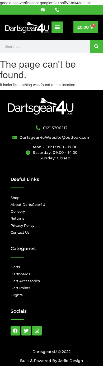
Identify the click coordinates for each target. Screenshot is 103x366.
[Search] (96, 46)
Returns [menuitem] (17, 218)
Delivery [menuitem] (18, 211)
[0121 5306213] (59, 10)
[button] (57, 27)
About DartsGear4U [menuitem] (28, 204)
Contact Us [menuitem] (20, 232)
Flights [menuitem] (17, 295)
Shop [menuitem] (15, 197)
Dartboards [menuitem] (20, 274)
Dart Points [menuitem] (20, 288)
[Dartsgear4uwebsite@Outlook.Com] (45, 10)
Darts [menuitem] (15, 267)
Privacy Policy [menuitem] (22, 225)
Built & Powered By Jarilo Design (51, 360)
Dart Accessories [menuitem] (25, 281)
